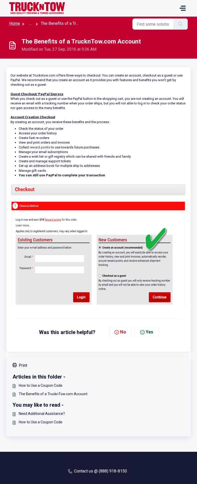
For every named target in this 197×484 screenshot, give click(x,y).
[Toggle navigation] (183, 8)
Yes (149, 332)
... (30, 23)
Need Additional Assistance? (42, 414)
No (123, 332)
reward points (40, 147)
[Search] (180, 24)
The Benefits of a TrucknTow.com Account (53, 394)
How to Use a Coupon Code (40, 385)
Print (23, 365)
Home (14, 23)
